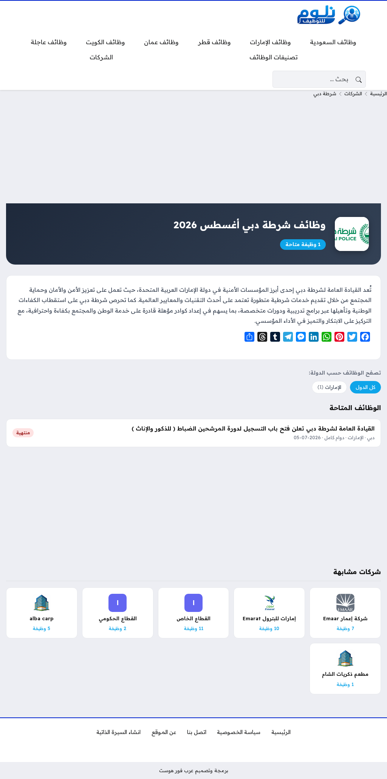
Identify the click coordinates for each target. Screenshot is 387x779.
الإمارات (329, 387)
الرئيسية (378, 93)
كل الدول (365, 387)
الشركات (353, 93)
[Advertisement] (193, 150)
